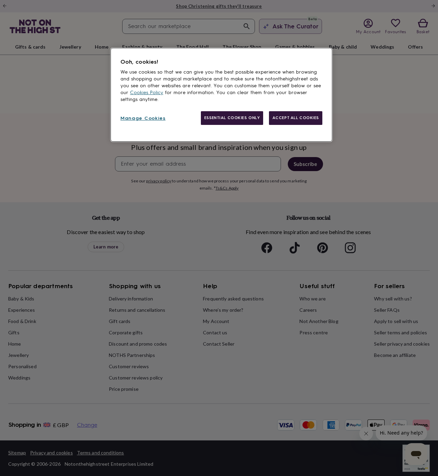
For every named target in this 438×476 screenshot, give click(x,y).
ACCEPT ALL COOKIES (295, 117)
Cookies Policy (146, 92)
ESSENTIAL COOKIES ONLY (232, 117)
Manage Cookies (143, 118)
